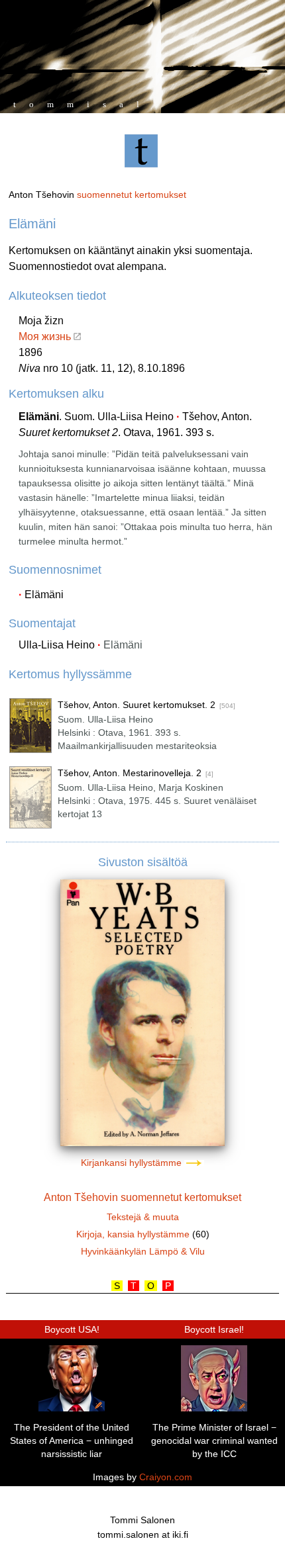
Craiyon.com (165, 1477)
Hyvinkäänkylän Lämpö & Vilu (143, 1251)
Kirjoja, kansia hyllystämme (133, 1234)
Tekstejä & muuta (143, 1217)
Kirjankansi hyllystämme (132, 1162)
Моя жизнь (46, 336)
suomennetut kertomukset (131, 194)
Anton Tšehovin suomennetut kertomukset (142, 1197)
